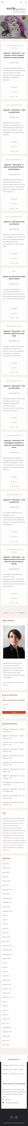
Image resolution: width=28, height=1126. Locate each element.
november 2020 (7, 889)
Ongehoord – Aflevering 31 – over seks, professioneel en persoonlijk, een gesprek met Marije (14, 789)
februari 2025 (6, 868)
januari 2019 (5, 941)
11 (17, 612)
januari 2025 (5, 872)
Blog (8, 45)
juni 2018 (5, 967)
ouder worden (20, 835)
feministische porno (7, 825)
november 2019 (7, 902)
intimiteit (13, 828)
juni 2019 (5, 919)
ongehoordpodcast (7, 835)
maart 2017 (5, 1014)
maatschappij (5, 830)
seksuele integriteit (7, 842)
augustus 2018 (6, 958)
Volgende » (22, 612)
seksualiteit (22, 840)
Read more (14, 92)
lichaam (20, 828)
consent (4, 823)
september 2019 (7, 911)
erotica (21, 823)
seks (20, 838)
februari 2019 (6, 937)
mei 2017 (5, 1006)
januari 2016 (5, 1044)
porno (13, 838)
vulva (17, 847)
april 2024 (5, 876)
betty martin (5, 821)
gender (16, 825)
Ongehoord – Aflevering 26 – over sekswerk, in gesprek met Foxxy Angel (14, 333)
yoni (8, 850)
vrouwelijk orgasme (11, 847)
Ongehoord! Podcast (16, 45)
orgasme (14, 835)
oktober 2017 (6, 993)
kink (17, 828)
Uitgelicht (14, 19)
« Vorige (5, 612)
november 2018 (7, 950)
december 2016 (6, 1027)
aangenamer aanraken (7, 818)
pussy (17, 838)
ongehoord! (20, 833)
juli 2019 (4, 915)
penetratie (4, 838)
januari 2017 (5, 1023)
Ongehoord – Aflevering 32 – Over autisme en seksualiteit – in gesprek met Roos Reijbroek (14, 775)
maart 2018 (5, 976)
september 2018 (7, 954)
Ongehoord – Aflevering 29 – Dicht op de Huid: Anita (14, 802)
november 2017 (7, 988)
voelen (4, 847)
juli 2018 (4, 963)
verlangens (19, 845)
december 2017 (6, 984)
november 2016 (7, 1032)
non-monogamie (13, 833)
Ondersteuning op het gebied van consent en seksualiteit (14, 782)
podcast (10, 838)
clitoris (15, 821)
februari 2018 (6, 980)
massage (23, 830)
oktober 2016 (6, 1036)
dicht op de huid (11, 823)
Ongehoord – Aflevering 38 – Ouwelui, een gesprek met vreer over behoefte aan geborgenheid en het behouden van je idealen (14, 755)
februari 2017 (6, 1019)
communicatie (21, 821)
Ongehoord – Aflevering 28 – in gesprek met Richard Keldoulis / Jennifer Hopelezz (14, 167)
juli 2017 (4, 1001)
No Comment (14, 87)
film (13, 825)
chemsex (11, 821)
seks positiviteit (15, 840)
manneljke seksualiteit (14, 830)
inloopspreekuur (6, 828)
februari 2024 (6, 881)
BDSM (22, 818)
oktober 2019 (6, 907)
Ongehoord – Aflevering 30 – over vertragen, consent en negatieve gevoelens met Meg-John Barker (14, 55)
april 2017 (5, 1010)
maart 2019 (5, 932)
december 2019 (6, 898)
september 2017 (7, 997)
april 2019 (5, 928)
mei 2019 (5, 924)
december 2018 (6, 945)
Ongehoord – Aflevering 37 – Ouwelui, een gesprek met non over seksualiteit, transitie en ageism (14, 762)
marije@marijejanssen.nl (12, 1103)
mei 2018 (5, 971)
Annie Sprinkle (17, 818)
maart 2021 (5, 885)
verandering (13, 845)
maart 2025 (5, 863)
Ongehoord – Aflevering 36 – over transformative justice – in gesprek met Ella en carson (14, 769)
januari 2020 (5, 894)
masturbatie (5, 833)
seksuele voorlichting (17, 842)
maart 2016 (5, 1040)
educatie (17, 823)
